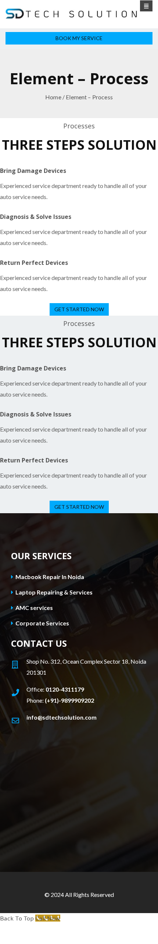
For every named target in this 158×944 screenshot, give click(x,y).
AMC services (33, 607)
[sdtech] (79, 13)
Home (53, 96)
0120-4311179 (65, 689)
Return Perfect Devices (34, 263)
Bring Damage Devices (33, 171)
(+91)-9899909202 (69, 700)
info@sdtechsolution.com (61, 717)
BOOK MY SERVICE (79, 38)
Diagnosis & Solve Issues (35, 217)
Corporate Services (41, 623)
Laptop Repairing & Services (53, 592)
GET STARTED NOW (79, 309)
